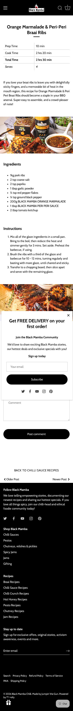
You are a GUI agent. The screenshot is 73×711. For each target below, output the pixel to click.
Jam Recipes (10, 617)
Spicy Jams (10, 552)
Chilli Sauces (11, 534)
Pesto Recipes (12, 605)
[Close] (68, 315)
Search (7, 675)
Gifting (7, 563)
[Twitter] (23, 391)
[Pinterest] (51, 391)
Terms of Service (54, 675)
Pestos (7, 540)
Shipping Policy (18, 680)
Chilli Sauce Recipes (15, 587)
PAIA (5, 680)
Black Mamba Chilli (21, 693)
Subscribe (37, 379)
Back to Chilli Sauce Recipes (36, 470)
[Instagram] (44, 391)
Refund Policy (36, 675)
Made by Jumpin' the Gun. (45, 693)
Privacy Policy (20, 675)
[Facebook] (30, 391)
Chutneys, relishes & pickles (20, 546)
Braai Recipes (11, 582)
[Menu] (5, 8)
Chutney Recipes (13, 611)
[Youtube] (37, 391)
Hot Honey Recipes (15, 599)
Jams (6, 558)
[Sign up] (68, 651)
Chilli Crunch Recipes (16, 593)
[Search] (60, 8)
